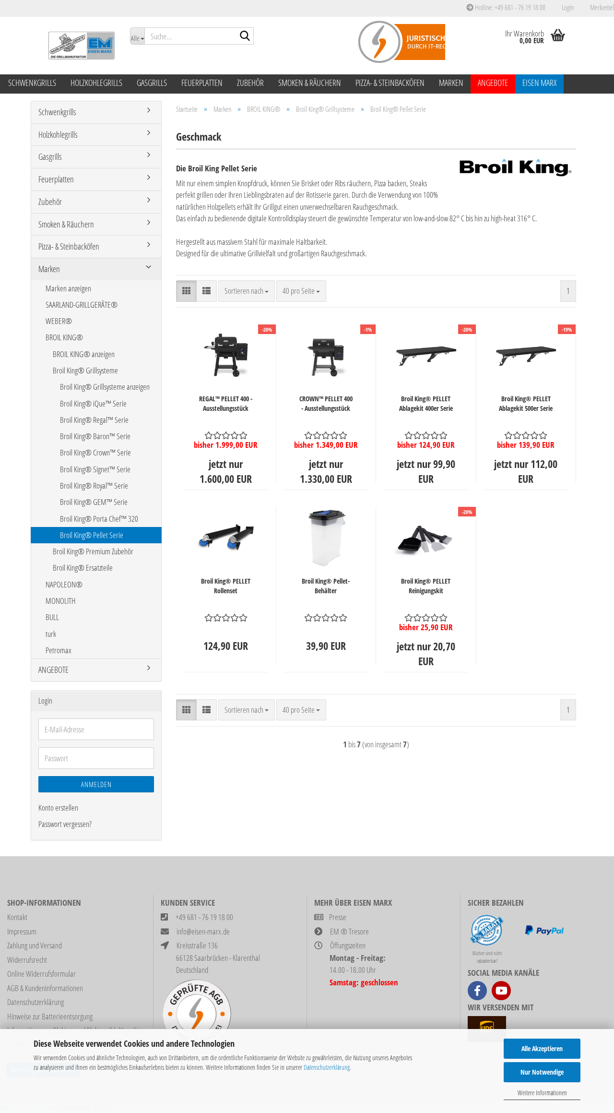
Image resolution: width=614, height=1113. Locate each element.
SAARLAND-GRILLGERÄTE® (82, 304)
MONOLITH (61, 600)
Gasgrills (152, 82)
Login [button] (567, 7)
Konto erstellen (58, 807)
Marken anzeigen (68, 288)
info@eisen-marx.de (203, 931)
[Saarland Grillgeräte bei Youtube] (501, 990)
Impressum (21, 931)
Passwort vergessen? (65, 823)
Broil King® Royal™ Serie (94, 485)
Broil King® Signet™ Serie (95, 469)
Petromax (58, 650)
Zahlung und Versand (34, 945)
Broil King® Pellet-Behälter (326, 585)
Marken (451, 82)
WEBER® (59, 320)
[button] (186, 290)
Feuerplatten (202, 82)
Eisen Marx (539, 82)
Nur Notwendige (542, 1072)
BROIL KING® (64, 337)
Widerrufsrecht (27, 959)
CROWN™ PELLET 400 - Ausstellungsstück (326, 403)
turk (51, 633)
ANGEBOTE (493, 82)
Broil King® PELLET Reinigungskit (425, 585)
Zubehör (250, 82)
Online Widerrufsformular (41, 973)
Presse (337, 916)
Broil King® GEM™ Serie (94, 501)
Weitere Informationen (542, 1092)
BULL (52, 616)
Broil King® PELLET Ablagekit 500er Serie (526, 403)
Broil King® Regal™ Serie (94, 419)
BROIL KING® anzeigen (84, 353)
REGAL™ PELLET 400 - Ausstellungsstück (225, 403)
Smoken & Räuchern (309, 82)
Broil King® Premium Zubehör (93, 551)
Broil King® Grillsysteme (85, 370)
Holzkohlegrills (96, 82)
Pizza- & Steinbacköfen (390, 82)
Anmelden (96, 784)
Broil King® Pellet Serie (91, 534)
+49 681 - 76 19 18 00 (204, 916)
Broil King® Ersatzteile (83, 567)
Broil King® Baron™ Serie (95, 436)
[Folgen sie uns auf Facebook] (477, 990)
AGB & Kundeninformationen (45, 987)
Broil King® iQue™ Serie (93, 403)
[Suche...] (245, 36)
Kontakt (17, 916)
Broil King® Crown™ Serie (95, 452)
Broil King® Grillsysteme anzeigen (105, 386)
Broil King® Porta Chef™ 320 (99, 518)
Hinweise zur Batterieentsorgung (50, 1016)
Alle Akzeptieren (542, 1048)
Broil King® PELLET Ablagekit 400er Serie (426, 403)
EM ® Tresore (349, 931)
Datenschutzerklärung (327, 1067)
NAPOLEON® (64, 584)
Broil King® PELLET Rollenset (225, 585)
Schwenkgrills (32, 82)
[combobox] (246, 290)
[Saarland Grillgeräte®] (77, 45)
